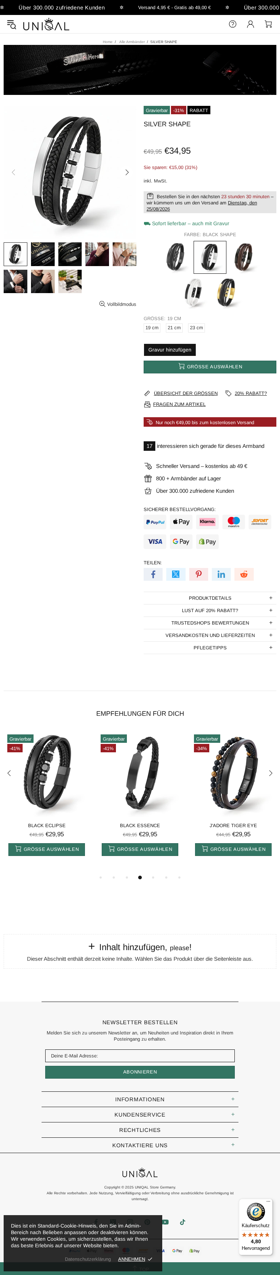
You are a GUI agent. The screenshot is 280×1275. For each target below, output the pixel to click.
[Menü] (268, 1203)
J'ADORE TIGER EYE (233, 825)
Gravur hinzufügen (169, 350)
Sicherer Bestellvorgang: (180, 509)
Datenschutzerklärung (88, 1259)
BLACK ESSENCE (140, 825)
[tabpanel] (46, 801)
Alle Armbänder (132, 42)
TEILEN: (153, 562)
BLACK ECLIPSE (47, 825)
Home (108, 42)
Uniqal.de (46, 24)
